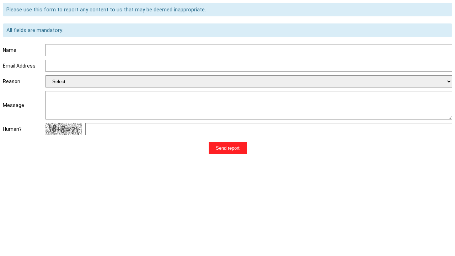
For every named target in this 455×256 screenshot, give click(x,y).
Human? (12, 129)
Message (13, 105)
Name (9, 50)
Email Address (19, 66)
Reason (11, 81)
